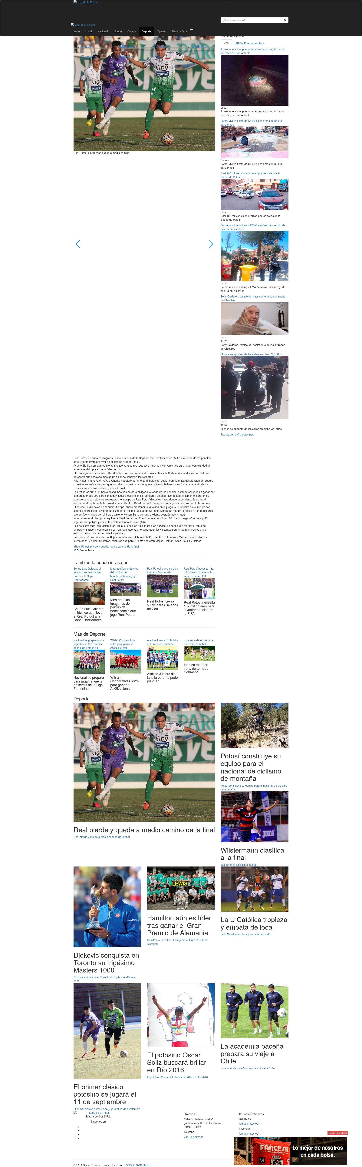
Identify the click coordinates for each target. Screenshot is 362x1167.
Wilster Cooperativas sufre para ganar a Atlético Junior (122, 644)
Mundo (118, 31)
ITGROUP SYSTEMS (135, 1165)
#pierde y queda (98, 546)
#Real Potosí (81, 546)
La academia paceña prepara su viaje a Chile (248, 1068)
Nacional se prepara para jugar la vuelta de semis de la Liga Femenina (89, 644)
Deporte (146, 31)
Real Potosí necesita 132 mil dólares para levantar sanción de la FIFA (199, 572)
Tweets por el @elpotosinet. (237, 434)
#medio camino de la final (123, 546)
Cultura (131, 31)
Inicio (77, 31)
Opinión (161, 31)
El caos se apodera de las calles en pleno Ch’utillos (251, 354)
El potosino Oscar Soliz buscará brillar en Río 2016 (177, 1077)
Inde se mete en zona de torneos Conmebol (199, 642)
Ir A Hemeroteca (254, 43)
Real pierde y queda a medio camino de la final (102, 837)
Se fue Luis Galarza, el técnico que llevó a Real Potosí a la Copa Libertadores (88, 574)
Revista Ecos (179, 31)
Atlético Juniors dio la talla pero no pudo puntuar (162, 642)
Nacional (102, 31)
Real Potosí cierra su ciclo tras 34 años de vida (162, 570)
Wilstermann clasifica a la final (238, 864)
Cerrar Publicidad (338, 1132)
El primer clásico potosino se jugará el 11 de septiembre (107, 1109)
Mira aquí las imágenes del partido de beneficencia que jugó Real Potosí (124, 574)
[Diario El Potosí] (144, 2)
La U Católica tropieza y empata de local (245, 934)
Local (88, 31)
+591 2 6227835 (193, 1137)
